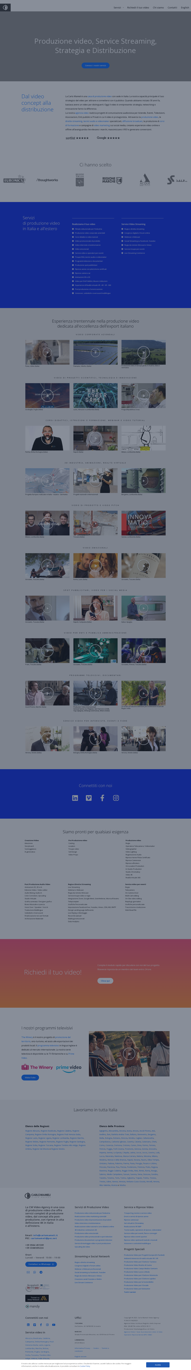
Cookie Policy (85, 1366)
